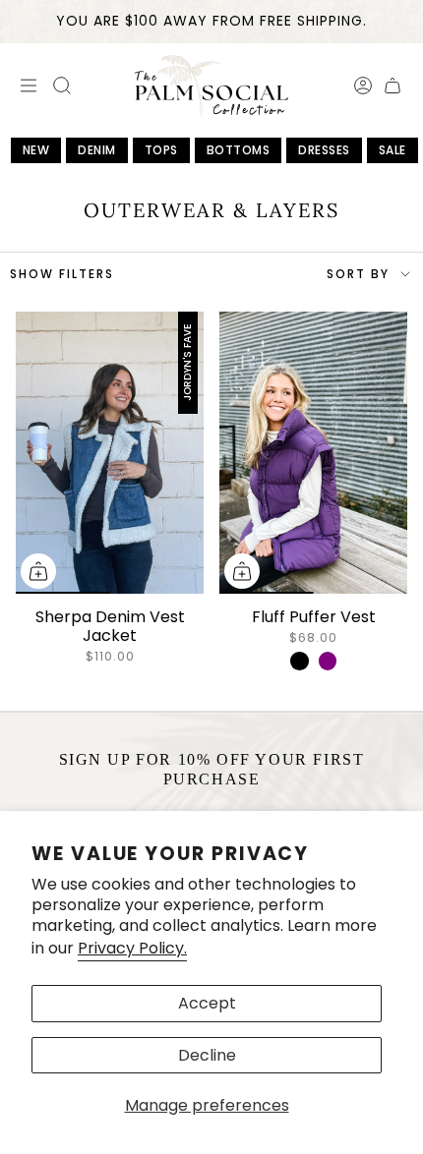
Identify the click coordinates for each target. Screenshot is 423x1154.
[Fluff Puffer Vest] (313, 453)
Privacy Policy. (132, 948)
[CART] (392, 86)
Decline (207, 1055)
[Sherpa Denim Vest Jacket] (110, 453)
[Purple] (327, 660)
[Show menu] (25, 86)
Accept (207, 1003)
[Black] (299, 660)
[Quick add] (38, 571)
